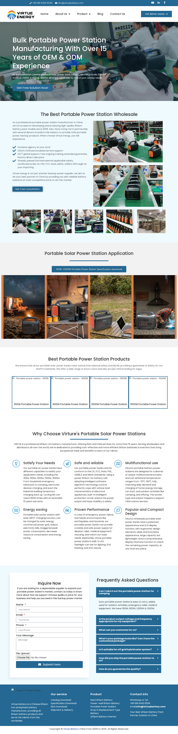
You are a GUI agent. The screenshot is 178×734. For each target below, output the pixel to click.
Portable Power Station (103, 706)
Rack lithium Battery (101, 700)
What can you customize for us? (118, 630)
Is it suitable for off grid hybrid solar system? (125, 649)
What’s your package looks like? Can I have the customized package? (126, 639)
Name (20, 604)
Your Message (25, 635)
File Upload (22, 653)
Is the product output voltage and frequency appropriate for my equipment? (125, 620)
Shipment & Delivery (62, 710)
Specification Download (63, 703)
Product (82, 14)
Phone (20, 625)
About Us (61, 14)
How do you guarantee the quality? (120, 669)
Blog (100, 14)
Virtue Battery (71, 729)
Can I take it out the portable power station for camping (126, 592)
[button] (128, 592)
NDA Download (59, 706)
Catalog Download (61, 700)
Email (19, 615)
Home (44, 14)
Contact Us (117, 14)
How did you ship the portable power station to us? (126, 659)
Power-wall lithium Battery (105, 703)
